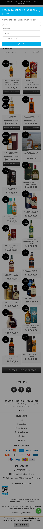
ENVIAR (21, 44)
